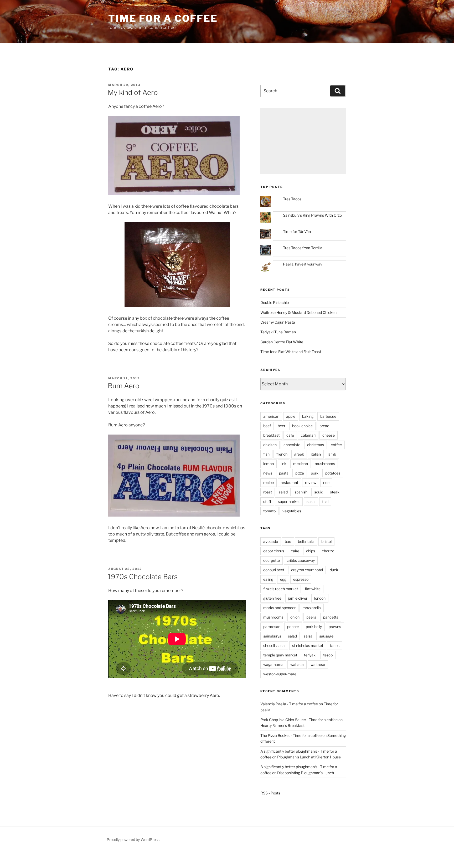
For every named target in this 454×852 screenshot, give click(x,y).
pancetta (330, 617)
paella (311, 617)
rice (326, 482)
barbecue (328, 416)
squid (318, 492)
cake (295, 551)
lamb (332, 454)
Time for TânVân (297, 231)
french (281, 454)
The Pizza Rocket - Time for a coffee (291, 735)
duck (334, 570)
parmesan (271, 626)
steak (334, 492)
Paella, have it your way (302, 264)
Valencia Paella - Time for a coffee (289, 704)
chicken (270, 444)
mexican (300, 463)
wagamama (273, 664)
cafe (290, 435)
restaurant (289, 482)
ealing (268, 579)
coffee (336, 444)
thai (325, 501)
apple (290, 416)
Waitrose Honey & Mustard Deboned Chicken (298, 312)
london (320, 598)
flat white (313, 588)
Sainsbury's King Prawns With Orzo (312, 215)
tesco (328, 655)
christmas (315, 444)
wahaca (297, 664)
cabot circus (273, 551)
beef (267, 426)
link (283, 463)
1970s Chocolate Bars (143, 577)
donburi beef (273, 570)
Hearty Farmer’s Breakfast (282, 725)
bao (288, 541)
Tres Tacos (292, 199)
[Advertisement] (303, 141)
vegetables (291, 511)
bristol (326, 541)
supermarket (289, 501)
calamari (308, 435)
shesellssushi (274, 645)
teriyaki (310, 655)
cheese (328, 435)
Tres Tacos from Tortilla (302, 248)
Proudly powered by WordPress (133, 839)
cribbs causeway (301, 560)
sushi (311, 501)
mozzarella (311, 607)
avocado (270, 541)
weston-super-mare (279, 674)
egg (283, 579)
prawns (335, 626)
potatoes (332, 473)
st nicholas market (307, 645)
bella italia (306, 541)
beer (281, 426)
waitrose (318, 664)
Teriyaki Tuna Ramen (278, 332)
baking (307, 416)
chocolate (291, 444)
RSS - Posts (270, 793)
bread (324, 426)
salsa (308, 636)
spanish (301, 492)
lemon (268, 463)
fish (266, 454)
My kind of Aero (133, 92)
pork (314, 473)
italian (316, 454)
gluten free (272, 598)
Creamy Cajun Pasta (277, 322)
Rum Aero (124, 386)
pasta (283, 473)
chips (310, 551)
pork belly (314, 626)
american (271, 416)
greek (299, 454)
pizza (299, 473)
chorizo (328, 551)
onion (295, 617)
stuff (267, 501)
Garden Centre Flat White (281, 342)
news (267, 473)
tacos (334, 645)
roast (267, 492)
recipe (268, 482)
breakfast (271, 435)
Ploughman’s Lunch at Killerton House (309, 757)
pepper (293, 626)
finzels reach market (280, 588)
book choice (302, 426)
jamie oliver (297, 598)
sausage (326, 636)
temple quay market (280, 655)
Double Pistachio (274, 302)
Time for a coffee (163, 18)
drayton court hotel (307, 570)
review (310, 482)
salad (283, 492)
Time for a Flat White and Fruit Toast (290, 351)
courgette (271, 560)
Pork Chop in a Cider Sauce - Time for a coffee (299, 719)
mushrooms (325, 463)
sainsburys (272, 636)
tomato (269, 511)
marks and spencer (279, 607)
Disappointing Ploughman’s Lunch (305, 773)
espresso (300, 579)
